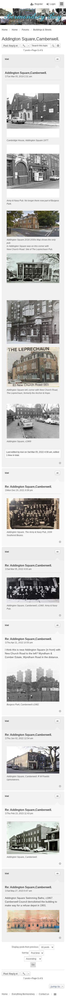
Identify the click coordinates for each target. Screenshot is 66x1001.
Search (53, 46)
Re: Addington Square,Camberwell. (28, 486)
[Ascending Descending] (33, 958)
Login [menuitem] (52, 4)
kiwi (7, 59)
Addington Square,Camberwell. (30, 38)
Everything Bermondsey (23, 994)
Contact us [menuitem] (44, 994)
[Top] (60, 463)
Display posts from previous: (25, 947)
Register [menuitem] (39, 4)
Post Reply (9, 45)
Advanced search (58, 46)
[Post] (6, 76)
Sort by (25, 953)
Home (5, 994)
